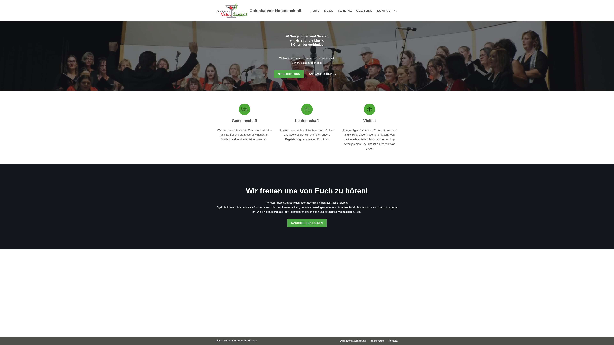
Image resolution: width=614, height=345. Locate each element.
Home (315, 10)
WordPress (250, 340)
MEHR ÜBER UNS (289, 74)
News (328, 10)
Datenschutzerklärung (353, 340)
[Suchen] (395, 10)
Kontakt (384, 10)
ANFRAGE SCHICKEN (322, 74)
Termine (345, 10)
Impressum (377, 340)
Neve (219, 340)
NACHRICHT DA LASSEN (307, 223)
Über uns (364, 10)
